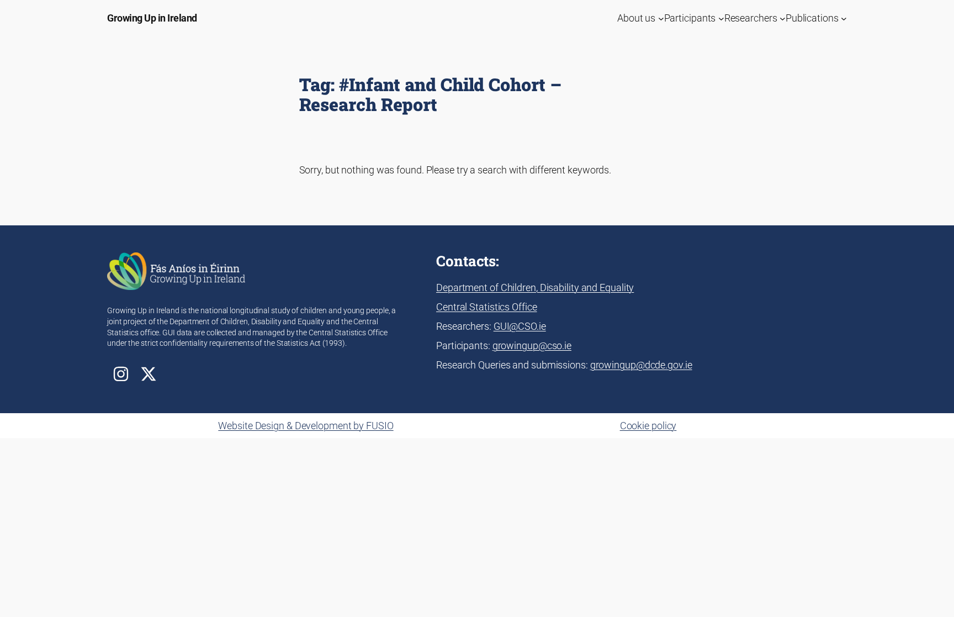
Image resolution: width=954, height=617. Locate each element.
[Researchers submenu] (783, 18)
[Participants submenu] (721, 18)
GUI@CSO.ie (520, 326)
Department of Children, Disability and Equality (535, 287)
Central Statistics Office (486, 307)
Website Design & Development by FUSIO (305, 425)
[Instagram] (121, 374)
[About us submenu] (661, 18)
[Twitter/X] (148, 374)
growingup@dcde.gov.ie (641, 365)
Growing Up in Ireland (152, 18)
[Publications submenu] (844, 18)
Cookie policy (648, 425)
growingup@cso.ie (531, 345)
